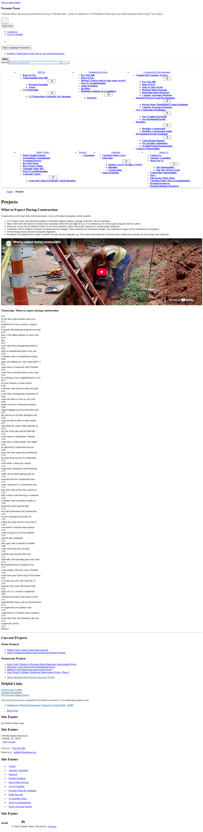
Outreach (13, 774)
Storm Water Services (19, 782)
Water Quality (42, 152)
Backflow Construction (153, 128)
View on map (9, 742)
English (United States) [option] (35, 53)
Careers (12, 766)
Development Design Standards (152, 134)
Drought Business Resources (164, 186)
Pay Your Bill (87, 75)
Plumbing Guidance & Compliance (98, 91)
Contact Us (155, 155)
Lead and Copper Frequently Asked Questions (52, 180)
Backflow (86, 88)
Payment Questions (38, 84)
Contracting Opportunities (163, 172)
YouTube (41, 821)
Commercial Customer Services (152, 75)
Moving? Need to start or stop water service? (103, 80)
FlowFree (92, 98)
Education (107, 158)
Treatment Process (32, 160)
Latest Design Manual (153, 140)
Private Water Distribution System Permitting (165, 104)
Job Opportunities (165, 167)
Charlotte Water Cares (113, 155)
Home (10, 191)
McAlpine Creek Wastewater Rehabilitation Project (31, 667)
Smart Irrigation (89, 86)
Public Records (16, 794)
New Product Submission (154, 143)
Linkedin (23, 821)
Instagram (49, 821)
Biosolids (112, 167)
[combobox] (16, 48)
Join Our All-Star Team (168, 170)
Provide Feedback (17, 778)
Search (4, 62)
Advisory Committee (160, 158)
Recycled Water (31, 163)
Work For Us (156, 160)
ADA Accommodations (20, 802)
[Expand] (50, 72)
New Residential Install (153, 119)
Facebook (14, 821)
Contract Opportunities (148, 148)
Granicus (52, 826)
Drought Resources (160, 183)
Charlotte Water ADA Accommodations (170, 180)
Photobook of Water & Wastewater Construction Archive (40, 705)
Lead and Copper (32, 174)
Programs (115, 152)
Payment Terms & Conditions (22, 790)
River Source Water (33, 166)
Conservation (115, 170)
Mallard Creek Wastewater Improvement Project (29, 669)
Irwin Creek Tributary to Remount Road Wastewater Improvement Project (42, 664)
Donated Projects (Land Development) (155, 98)
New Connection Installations (151, 110)
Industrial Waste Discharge (155, 92)
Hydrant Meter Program (154, 90)
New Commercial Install (154, 116)
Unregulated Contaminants (36, 158)
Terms (32, 87)
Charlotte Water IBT (33, 168)
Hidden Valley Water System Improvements (27, 650)
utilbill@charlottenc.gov (25, 752)
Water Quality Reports (34, 155)
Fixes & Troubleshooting (93, 83)
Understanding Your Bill (35, 78)
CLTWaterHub (30, 90)
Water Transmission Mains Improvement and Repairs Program (36, 652)
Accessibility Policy (18, 798)
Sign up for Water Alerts (162, 178)
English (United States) (35, 42)
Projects (82, 152)
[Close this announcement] (4, 21)
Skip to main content (11, 2)
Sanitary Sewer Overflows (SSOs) (125, 164)
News (153, 175)
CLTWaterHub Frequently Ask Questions (50, 96)
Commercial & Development (156, 72)
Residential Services (98, 72)
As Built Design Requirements (157, 146)
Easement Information (11, 692)
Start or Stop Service (152, 87)
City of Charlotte (16, 786)
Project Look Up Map (11, 690)
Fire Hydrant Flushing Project (15, 695)
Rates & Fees (29, 75)
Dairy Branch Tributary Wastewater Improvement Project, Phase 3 (38, 672)
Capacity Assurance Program (157, 95)
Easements (89, 155)
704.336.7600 (18, 748)
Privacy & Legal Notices (20, 806)
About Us (163, 152)
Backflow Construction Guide (157, 131)
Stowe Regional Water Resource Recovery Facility (31, 677)
